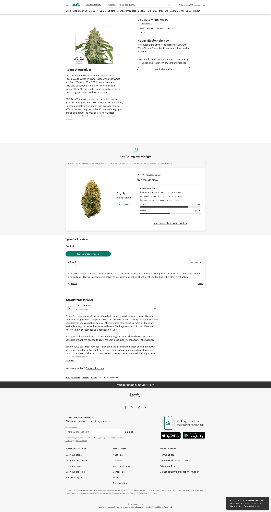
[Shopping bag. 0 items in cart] (204, 5)
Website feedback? (135, 384)
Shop (68, 11)
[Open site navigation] (67, 5)
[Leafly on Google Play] (194, 435)
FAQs (115, 477)
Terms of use (167, 455)
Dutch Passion (146, 24)
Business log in (73, 477)
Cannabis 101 (177, 11)
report (200, 284)
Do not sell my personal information (179, 472)
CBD (155, 11)
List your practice (75, 472)
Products (131, 11)
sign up (129, 432)
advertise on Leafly (93, 5)
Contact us (119, 472)
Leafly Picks (144, 11)
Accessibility (120, 483)
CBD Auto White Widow (108, 378)
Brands (121, 11)
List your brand (73, 466)
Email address (71, 427)
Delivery (93, 11)
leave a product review (88, 254)
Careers (117, 460)
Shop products (82, 309)
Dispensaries (80, 11)
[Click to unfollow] (155, 309)
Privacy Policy (243, 506)
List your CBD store (76, 460)
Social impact (192, 11)
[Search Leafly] (169, 5)
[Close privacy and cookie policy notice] (266, 499)
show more (70, 120)
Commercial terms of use (174, 460)
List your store (73, 455)
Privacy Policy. (81, 441)
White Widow (147, 180)
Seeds (94, 378)
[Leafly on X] (132, 407)
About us (118, 455)
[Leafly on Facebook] (125, 407)
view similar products (164, 69)
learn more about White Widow (170, 223)
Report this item (95, 368)
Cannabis (85, 378)
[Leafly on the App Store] (171, 435)
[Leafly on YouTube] (145, 407)
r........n (72, 265)
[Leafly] (76, 5)
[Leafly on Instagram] (139, 407)
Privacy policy (167, 466)
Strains (111, 11)
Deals (103, 11)
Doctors (163, 11)
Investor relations (122, 466)
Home (67, 378)
